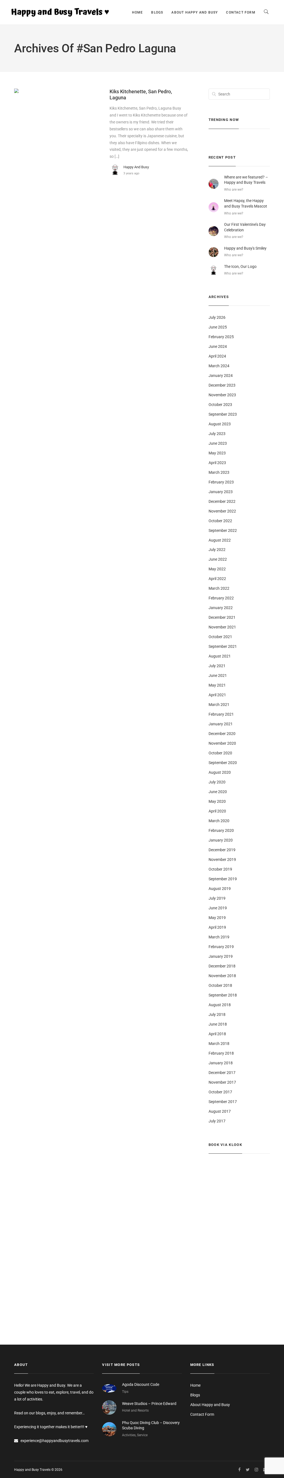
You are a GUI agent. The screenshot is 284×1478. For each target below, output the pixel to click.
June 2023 (218, 443)
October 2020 (220, 753)
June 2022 (218, 559)
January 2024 (221, 375)
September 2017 (223, 1101)
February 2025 (221, 337)
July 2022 (217, 549)
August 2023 (220, 424)
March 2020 (219, 821)
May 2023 (217, 453)
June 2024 (218, 346)
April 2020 (217, 811)
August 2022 (220, 540)
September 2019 (223, 879)
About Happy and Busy (194, 12)
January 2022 (221, 607)
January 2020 (221, 840)
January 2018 (221, 1063)
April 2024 (217, 356)
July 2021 (217, 666)
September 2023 (223, 414)
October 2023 (220, 404)
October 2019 (220, 869)
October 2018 (220, 985)
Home (137, 12)
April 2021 (217, 695)
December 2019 (222, 850)
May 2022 (217, 569)
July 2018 (217, 1014)
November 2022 (222, 511)
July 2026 (217, 317)
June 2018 (218, 1024)
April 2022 (217, 578)
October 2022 (220, 521)
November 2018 (222, 976)
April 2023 (217, 462)
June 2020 (218, 792)
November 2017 (222, 1082)
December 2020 (222, 733)
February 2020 (221, 830)
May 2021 (217, 685)
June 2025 (218, 327)
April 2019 (217, 927)
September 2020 (223, 762)
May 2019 (217, 917)
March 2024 (219, 366)
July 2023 (217, 433)
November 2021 (222, 627)
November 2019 (222, 859)
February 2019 (221, 946)
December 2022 (222, 501)
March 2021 (219, 704)
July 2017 (217, 1121)
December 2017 (222, 1072)
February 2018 (221, 1053)
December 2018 (222, 966)
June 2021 (218, 675)
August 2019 (220, 888)
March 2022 (219, 588)
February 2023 (221, 482)
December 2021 (222, 617)
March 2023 (219, 472)
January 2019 (221, 956)
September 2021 (223, 646)
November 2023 (222, 395)
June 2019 (218, 908)
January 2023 (221, 492)
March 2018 (219, 1043)
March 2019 (219, 937)
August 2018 (220, 1005)
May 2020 (217, 801)
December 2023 (222, 385)
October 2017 (220, 1092)
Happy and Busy (136, 167)
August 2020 (220, 772)
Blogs (157, 12)
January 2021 (221, 724)
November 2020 (222, 743)
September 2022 (223, 530)
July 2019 (217, 898)
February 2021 (221, 714)
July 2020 (217, 782)
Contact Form (240, 12)
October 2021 (220, 637)
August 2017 (220, 1111)
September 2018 (223, 995)
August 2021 (220, 656)
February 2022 (221, 598)
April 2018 (217, 1034)
